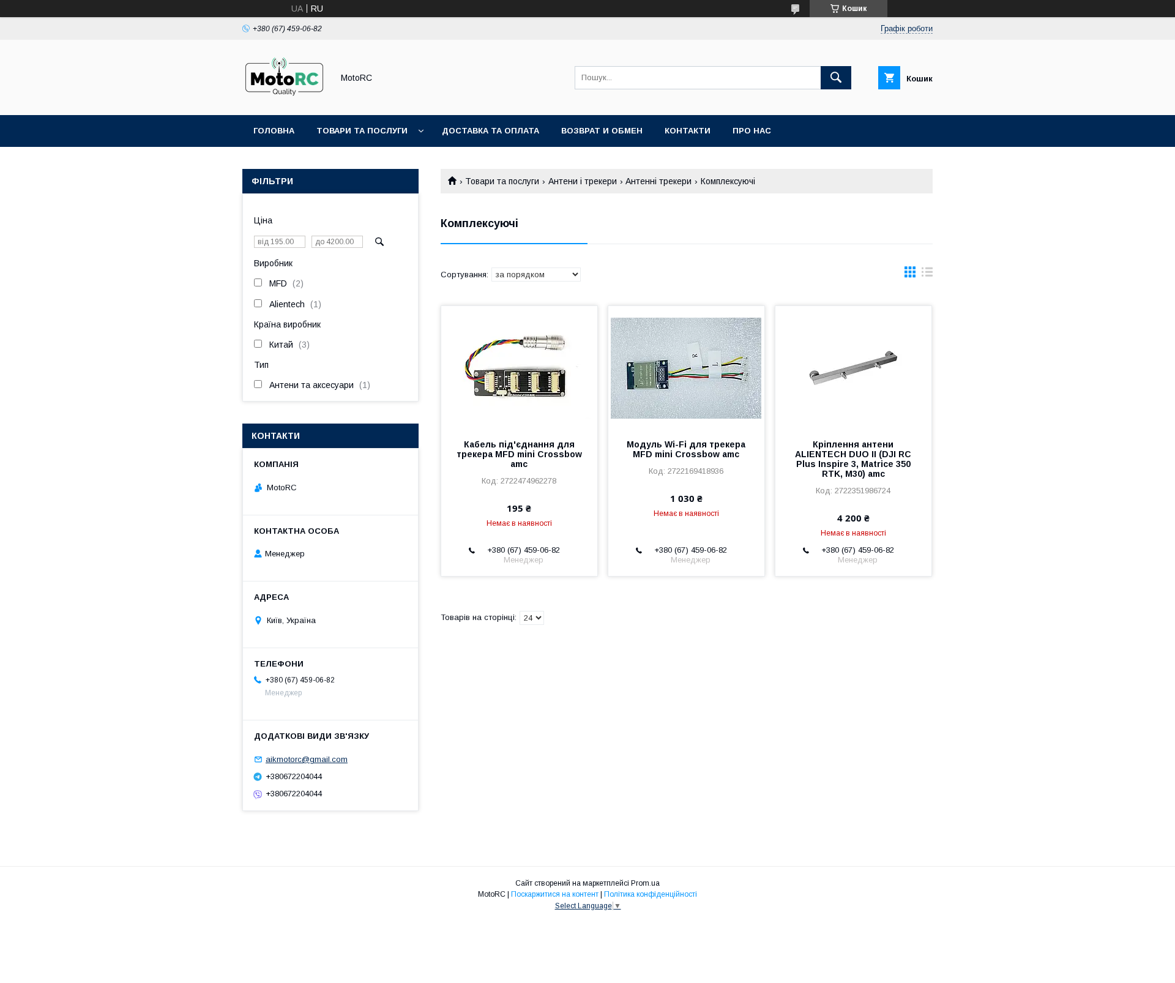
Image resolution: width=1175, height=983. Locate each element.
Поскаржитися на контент (555, 894)
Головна (273, 130)
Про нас (752, 130)
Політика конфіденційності (650, 894)
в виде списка (927, 274)
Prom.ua (645, 883)
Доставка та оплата (490, 130)
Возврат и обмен (602, 130)
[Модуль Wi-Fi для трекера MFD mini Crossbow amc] (686, 367)
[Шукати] (836, 77)
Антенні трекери (658, 181)
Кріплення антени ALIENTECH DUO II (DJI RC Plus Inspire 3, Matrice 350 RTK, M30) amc (853, 459)
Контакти (688, 130)
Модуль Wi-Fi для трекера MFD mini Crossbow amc (686, 449)
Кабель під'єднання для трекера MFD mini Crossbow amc (519, 454)
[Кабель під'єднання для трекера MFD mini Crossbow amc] (519, 367)
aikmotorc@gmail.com (307, 759)
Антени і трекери (582, 181)
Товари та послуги (362, 130)
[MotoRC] (284, 99)
